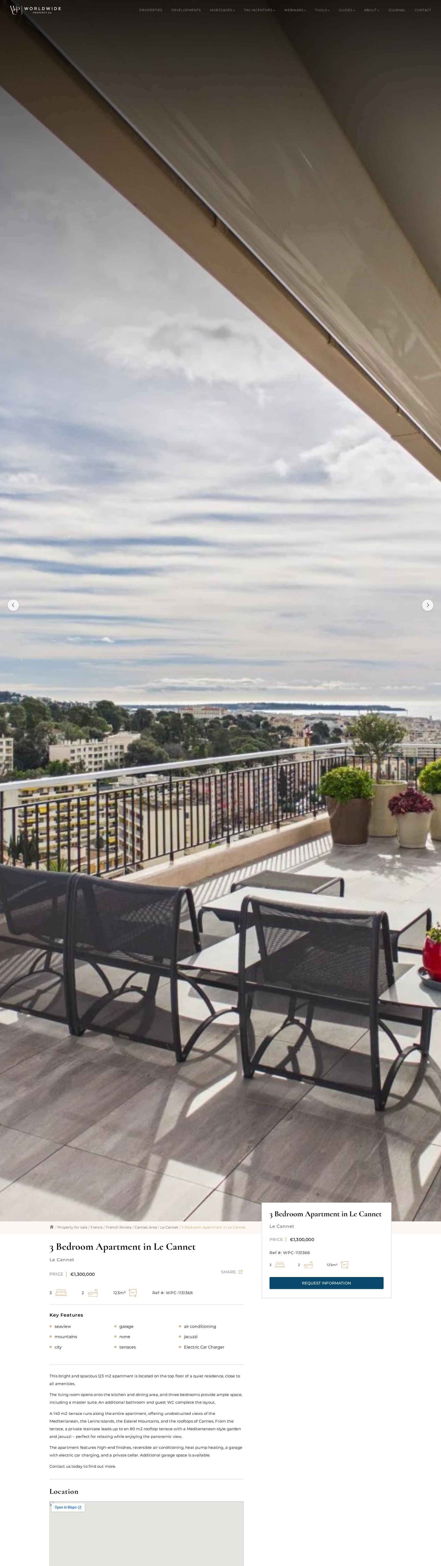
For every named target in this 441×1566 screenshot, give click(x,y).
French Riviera (118, 1227)
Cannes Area (146, 1227)
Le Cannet (169, 1227)
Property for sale (72, 1227)
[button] (327, 1283)
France (97, 1227)
